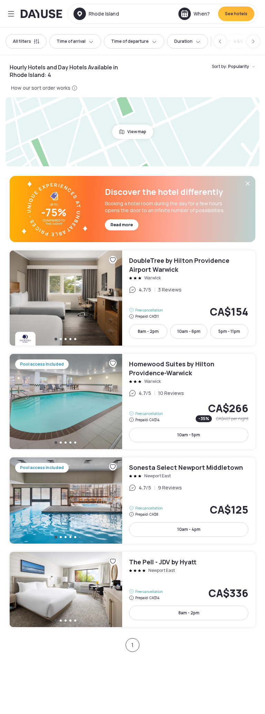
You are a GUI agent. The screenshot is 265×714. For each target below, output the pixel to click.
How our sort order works (40, 88)
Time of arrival (71, 41)
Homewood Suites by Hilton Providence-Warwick (132, 401)
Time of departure (130, 41)
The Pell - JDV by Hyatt (132, 589)
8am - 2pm (148, 331)
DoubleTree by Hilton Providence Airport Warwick (132, 298)
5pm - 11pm (229, 331)
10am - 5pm (188, 435)
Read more (121, 225)
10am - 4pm (188, 529)
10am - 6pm (188, 331)
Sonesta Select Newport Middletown (132, 500)
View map (136, 132)
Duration (183, 41)
